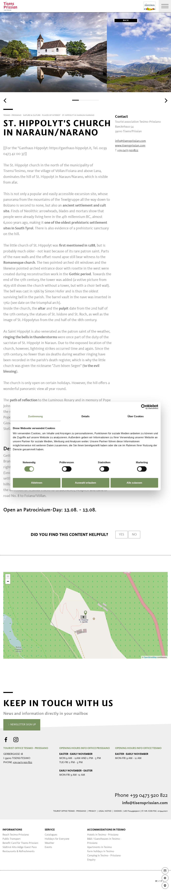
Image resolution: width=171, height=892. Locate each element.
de (156, 881)
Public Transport (12, 839)
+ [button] (8, 576)
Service (50, 829)
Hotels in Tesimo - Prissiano (102, 834)
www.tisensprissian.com (130, 145)
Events (48, 847)
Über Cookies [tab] (136, 416)
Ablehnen (36, 482)
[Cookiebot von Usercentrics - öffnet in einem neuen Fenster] (143, 406)
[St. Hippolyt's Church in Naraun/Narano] (85, 613)
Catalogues (51, 834)
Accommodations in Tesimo (106, 829)
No (134, 534)
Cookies (118, 811)
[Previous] (5, 100)
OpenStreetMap (150, 657)
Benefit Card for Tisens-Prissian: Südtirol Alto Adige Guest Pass (20, 845)
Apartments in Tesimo (99, 847)
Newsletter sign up (23, 724)
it (161, 881)
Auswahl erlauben (85, 482)
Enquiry (91, 859)
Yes (121, 534)
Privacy (92, 811)
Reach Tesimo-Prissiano (16, 834)
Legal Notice (105, 811)
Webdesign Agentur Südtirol (7, 881)
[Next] (165, 100)
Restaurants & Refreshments (19, 851)
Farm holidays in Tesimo (100, 851)
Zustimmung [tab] (35, 416)
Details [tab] (85, 416)
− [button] (8, 581)
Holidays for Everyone (57, 839)
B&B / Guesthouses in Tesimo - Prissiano (104, 841)
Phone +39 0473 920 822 (141, 795)
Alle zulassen (134, 482)
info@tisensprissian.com (145, 803)
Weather (49, 843)
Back (126, 21)
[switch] (66, 469)
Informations (12, 829)
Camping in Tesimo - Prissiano (104, 855)
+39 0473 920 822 (22, 762)
